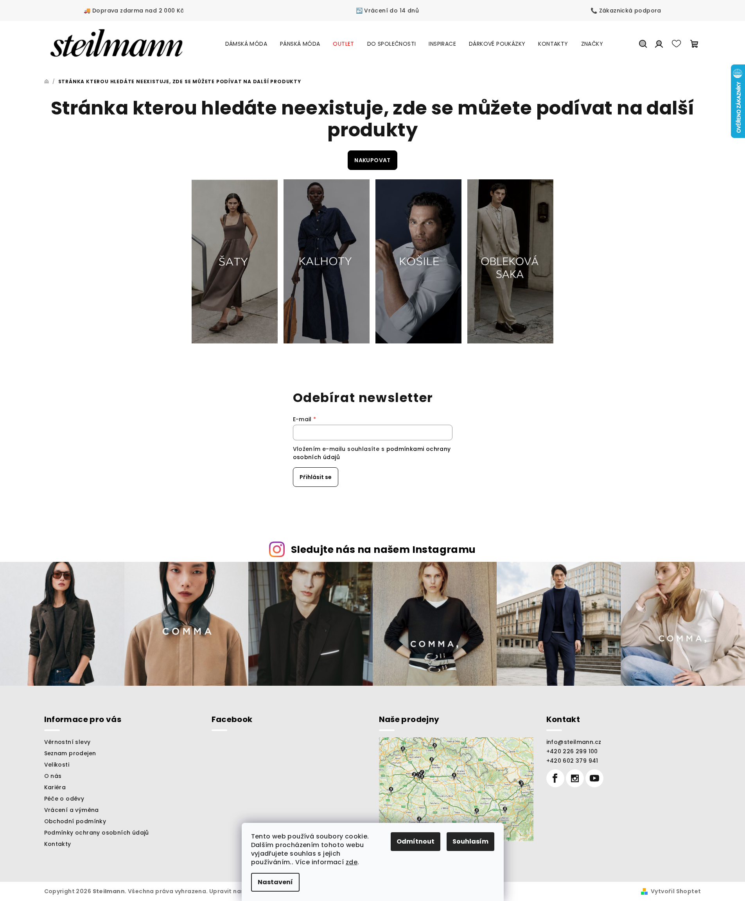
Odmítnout (415, 841)
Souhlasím (470, 841)
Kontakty (57, 844)
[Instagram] (575, 778)
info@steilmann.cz (573, 742)
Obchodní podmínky (75, 821)
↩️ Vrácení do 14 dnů (387, 10)
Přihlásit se (316, 477)
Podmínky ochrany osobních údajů (96, 833)
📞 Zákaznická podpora (626, 10)
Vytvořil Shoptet (676, 891)
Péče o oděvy (64, 799)
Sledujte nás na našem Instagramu (383, 549)
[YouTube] (594, 778)
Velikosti (57, 765)
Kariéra (55, 787)
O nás (53, 776)
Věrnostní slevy (67, 742)
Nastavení (275, 882)
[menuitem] (246, 44)
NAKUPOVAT (372, 160)
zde (351, 862)
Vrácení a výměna (71, 810)
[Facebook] (555, 778)
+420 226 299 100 (572, 751)
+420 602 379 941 (572, 761)
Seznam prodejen (70, 753)
